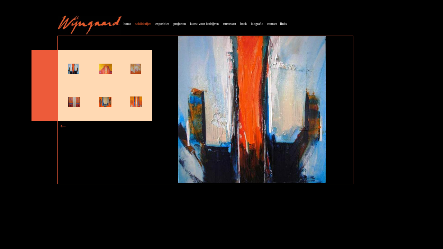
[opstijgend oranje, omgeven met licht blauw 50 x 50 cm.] (73, 72)
